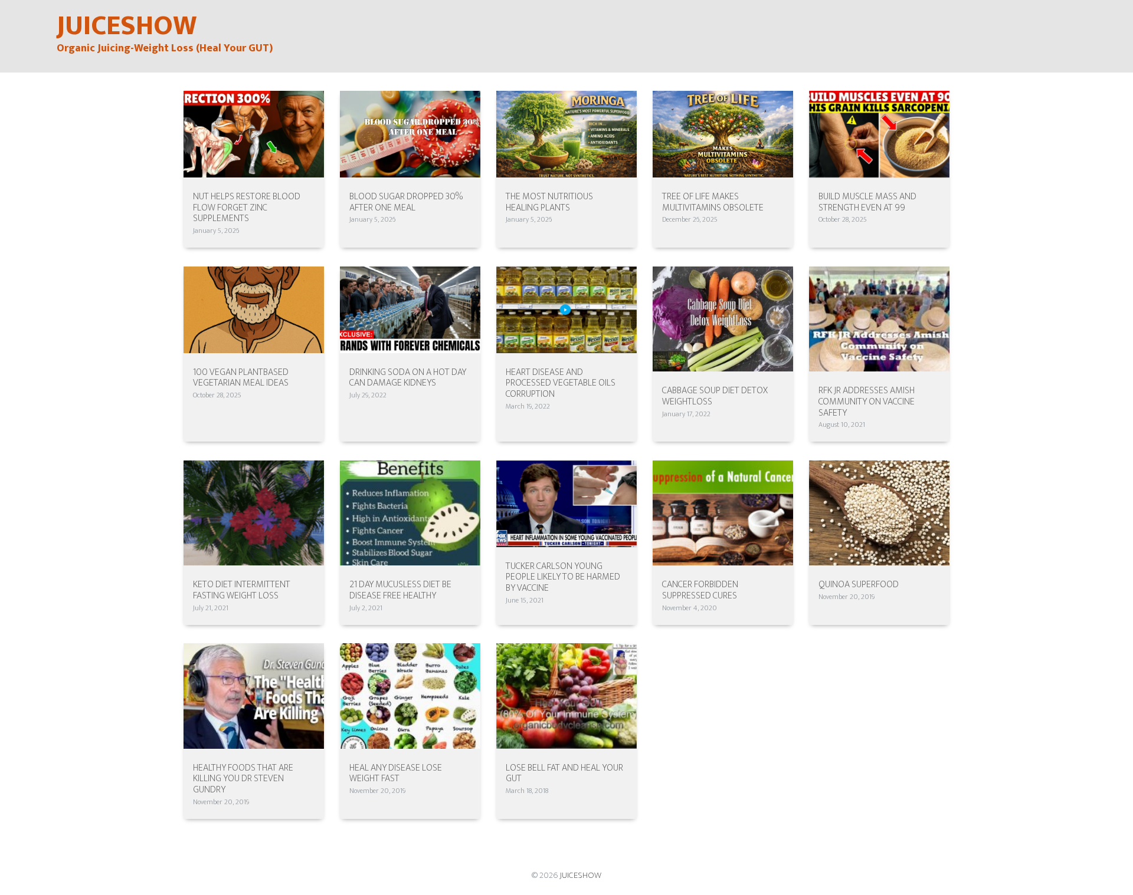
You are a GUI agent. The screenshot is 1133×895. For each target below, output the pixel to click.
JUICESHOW (580, 875)
